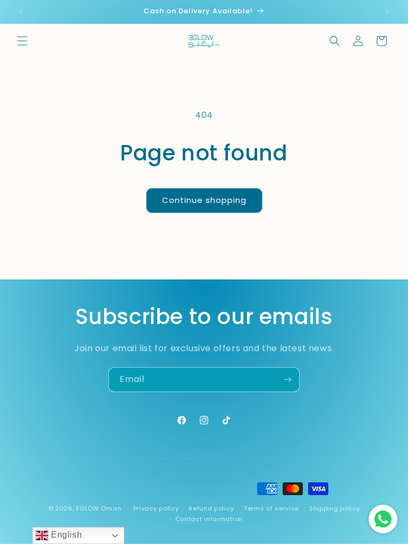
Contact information (209, 519)
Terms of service (271, 508)
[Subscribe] (287, 379)
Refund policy (211, 508)
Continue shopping (204, 200)
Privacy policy (156, 508)
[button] (22, 41)
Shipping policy (334, 508)
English (65, 534)
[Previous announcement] (20, 11)
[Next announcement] (387, 11)
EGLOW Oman (98, 508)
